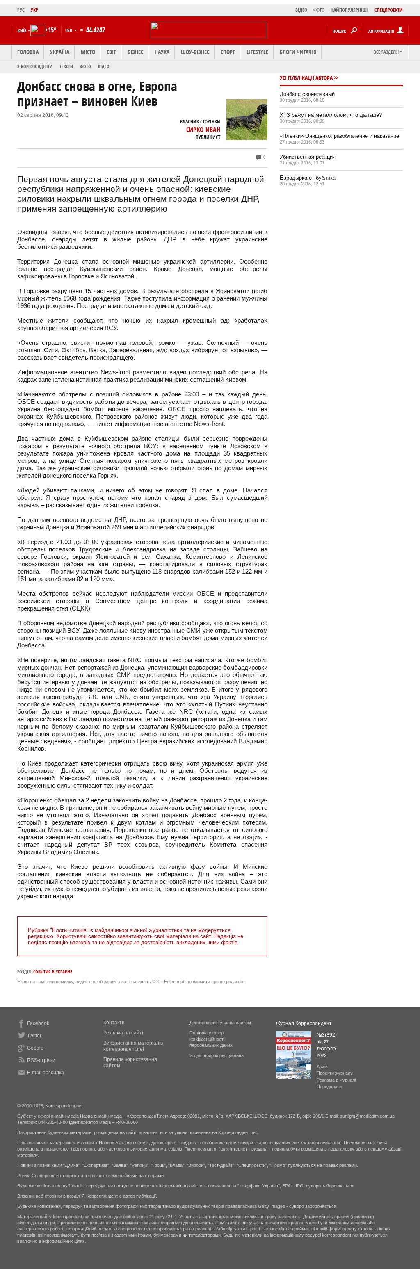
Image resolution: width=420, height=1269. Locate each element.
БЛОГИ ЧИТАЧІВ (298, 52)
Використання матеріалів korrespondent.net (133, 1046)
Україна (59, 52)
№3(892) (327, 1035)
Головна (28, 52)
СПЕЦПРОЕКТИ (388, 10)
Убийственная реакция (308, 157)
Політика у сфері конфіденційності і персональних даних (211, 1039)
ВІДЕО (301, 10)
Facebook (38, 1023)
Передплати (329, 1086)
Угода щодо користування (216, 1055)
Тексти (66, 66)
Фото (85, 66)
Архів (322, 1066)
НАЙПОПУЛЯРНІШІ (349, 10)
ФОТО (318, 10)
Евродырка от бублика (308, 178)
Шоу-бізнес (195, 52)
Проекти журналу (335, 1073)
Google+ (36, 1048)
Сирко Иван (203, 129)
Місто (88, 52)
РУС (21, 10)
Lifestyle (257, 52)
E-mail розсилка (45, 1072)
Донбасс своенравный (307, 94)
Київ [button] (22, 30)
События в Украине (52, 971)
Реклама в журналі (336, 1080)
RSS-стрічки (41, 1060)
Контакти (114, 1022)
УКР (34, 10)
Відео (104, 66)
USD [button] (69, 30)
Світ (111, 52)
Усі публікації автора (306, 78)
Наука (162, 52)
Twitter (34, 1036)
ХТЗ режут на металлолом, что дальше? (331, 115)
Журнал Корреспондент (304, 1023)
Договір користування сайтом (220, 1022)
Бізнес (135, 52)
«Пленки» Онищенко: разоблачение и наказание (339, 136)
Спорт (228, 52)
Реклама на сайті (123, 1033)
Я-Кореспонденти (34, 66)
